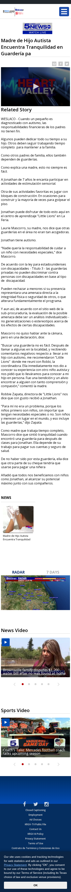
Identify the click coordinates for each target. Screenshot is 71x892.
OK (36, 885)
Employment (36, 815)
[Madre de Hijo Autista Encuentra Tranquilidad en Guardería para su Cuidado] (18, 519)
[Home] (26, 12)
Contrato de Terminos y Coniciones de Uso (36, 848)
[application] (35, 86)
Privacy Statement (35, 838)
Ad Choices (35, 819)
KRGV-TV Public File (35, 824)
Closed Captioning (35, 810)
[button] (35, 86)
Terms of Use (35, 843)
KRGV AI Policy (35, 834)
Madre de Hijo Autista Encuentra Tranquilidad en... (16, 539)
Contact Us (35, 829)
